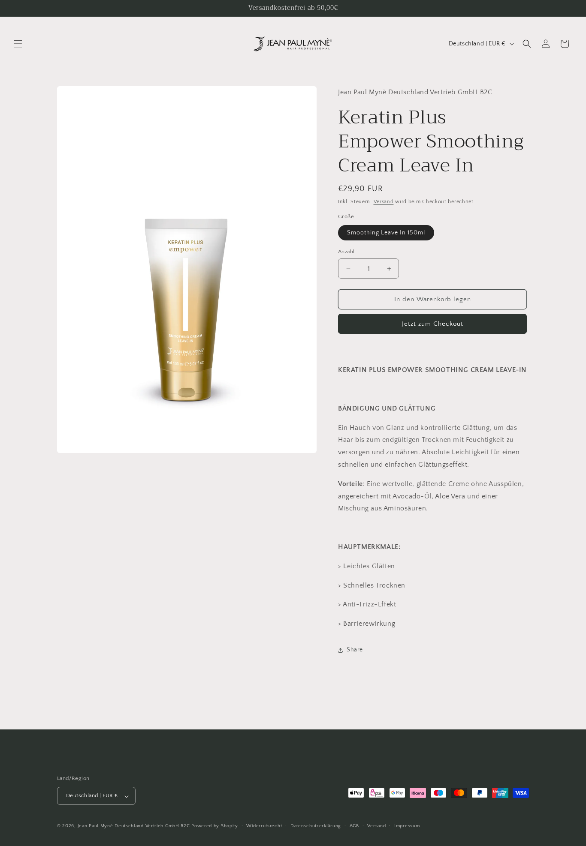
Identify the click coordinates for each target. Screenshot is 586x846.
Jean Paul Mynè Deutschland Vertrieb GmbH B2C (134, 826)
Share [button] (355, 649)
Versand (384, 201)
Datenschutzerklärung (315, 825)
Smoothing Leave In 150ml (386, 232)
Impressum (407, 825)
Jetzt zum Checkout (432, 323)
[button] (18, 43)
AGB (354, 825)
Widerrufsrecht (264, 825)
